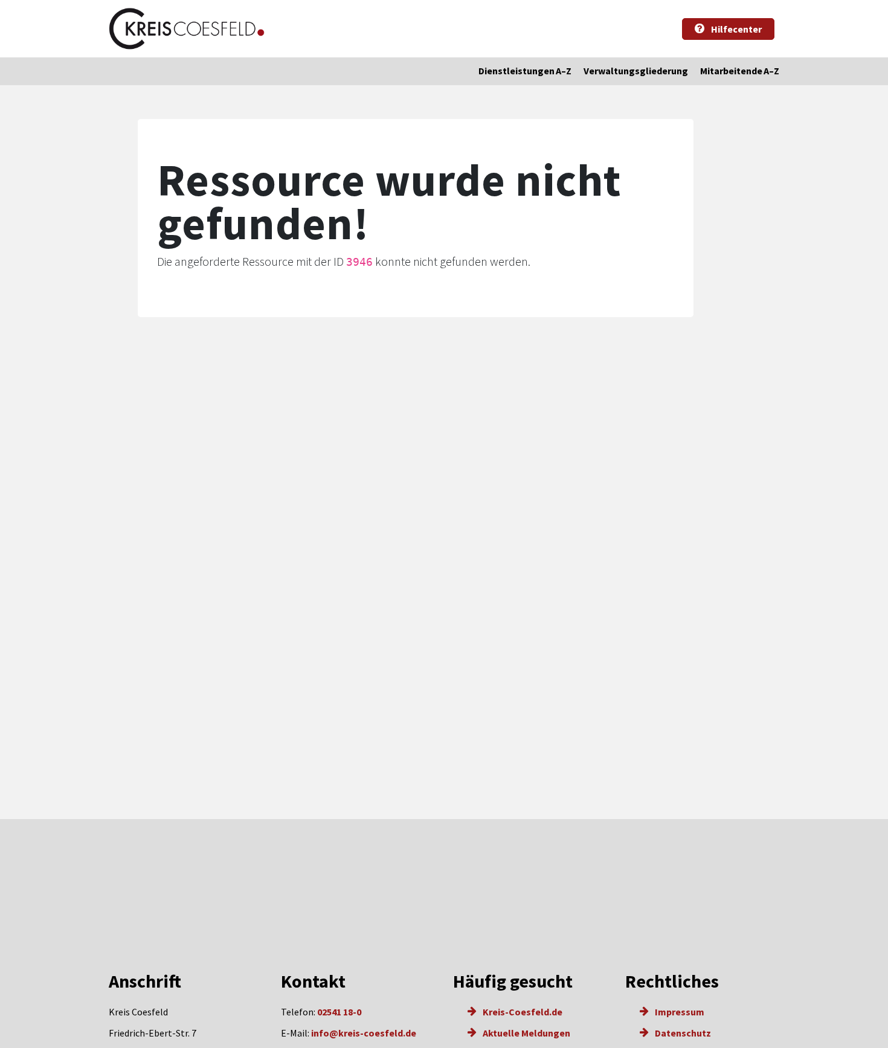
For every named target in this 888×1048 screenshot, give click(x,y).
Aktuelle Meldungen (525, 1033)
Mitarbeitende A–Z (739, 71)
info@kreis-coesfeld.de (363, 1033)
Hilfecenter (735, 29)
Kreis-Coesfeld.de (521, 1012)
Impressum (678, 1012)
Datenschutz (682, 1033)
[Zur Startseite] (187, 28)
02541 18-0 (339, 1012)
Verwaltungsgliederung (636, 71)
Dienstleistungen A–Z (524, 71)
